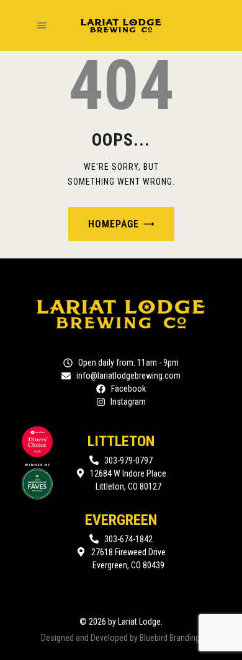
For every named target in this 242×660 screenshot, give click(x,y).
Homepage (113, 224)
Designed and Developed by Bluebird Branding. (121, 638)
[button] (42, 25)
